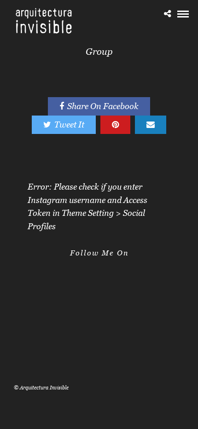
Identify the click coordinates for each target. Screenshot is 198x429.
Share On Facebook (103, 106)
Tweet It (69, 124)
